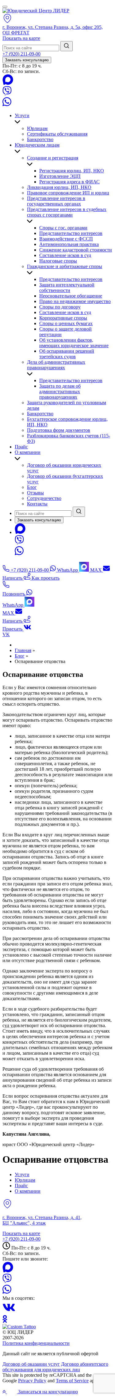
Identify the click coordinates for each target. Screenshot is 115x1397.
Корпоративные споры (63, 317)
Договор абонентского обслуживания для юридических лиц (55, 1366)
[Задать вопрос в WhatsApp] (6, 105)
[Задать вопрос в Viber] (7, 93)
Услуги (22, 115)
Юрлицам (37, 128)
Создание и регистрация (52, 157)
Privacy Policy (32, 1380)
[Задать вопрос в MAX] (7, 83)
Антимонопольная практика (69, 244)
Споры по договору (60, 306)
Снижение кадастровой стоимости (75, 249)
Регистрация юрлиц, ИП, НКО (71, 170)
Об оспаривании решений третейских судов (66, 353)
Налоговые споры (58, 260)
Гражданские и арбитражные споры (64, 266)
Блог (32, 487)
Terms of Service (72, 1380)
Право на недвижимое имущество (75, 301)
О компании (27, 452)
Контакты (37, 503)
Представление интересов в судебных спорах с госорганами (66, 212)
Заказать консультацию (27, 60)
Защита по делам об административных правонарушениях (60, 391)
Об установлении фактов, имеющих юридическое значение (74, 342)
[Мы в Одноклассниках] (4, 1321)
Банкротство (40, 139)
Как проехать (44, 578)
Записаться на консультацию (47, 1391)
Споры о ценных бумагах (66, 323)
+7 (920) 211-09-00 (21, 53)
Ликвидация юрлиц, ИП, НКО (59, 187)
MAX (96, 570)
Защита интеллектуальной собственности (66, 287)
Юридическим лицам (37, 145)
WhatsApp (67, 570)
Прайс (21, 446)
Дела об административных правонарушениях (56, 364)
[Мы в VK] (8, 1312)
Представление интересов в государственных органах (56, 201)
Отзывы (35, 492)
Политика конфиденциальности (36, 1343)
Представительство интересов (70, 233)
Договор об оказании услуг (31, 1364)
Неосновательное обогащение (70, 295)
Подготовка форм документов (58, 430)
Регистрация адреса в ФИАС (69, 181)
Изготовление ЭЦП (60, 176)
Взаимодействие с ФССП (66, 238)
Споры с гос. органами (63, 227)
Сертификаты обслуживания (57, 133)
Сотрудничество (44, 498)
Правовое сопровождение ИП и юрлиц (68, 192)
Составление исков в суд (65, 255)
